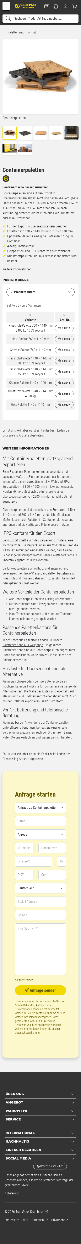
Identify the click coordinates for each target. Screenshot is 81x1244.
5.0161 (65, 393)
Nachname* (49, 848)
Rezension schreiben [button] (51, 1166)
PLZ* (21, 875)
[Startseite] (26, 6)
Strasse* (23, 861)
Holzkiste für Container (42, 686)
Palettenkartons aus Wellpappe (22, 645)
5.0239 (65, 339)
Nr (61, 861)
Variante (30, 320)
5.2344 (65, 382)
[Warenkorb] (75, 6)
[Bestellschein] (46, 6)
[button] (6, 6)
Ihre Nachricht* (28, 928)
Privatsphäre (59, 1220)
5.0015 (65, 361)
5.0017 (65, 328)
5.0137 (65, 404)
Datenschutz (40, 1220)
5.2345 (65, 350)
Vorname (24, 848)
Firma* (22, 821)
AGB (25, 1220)
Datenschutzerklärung (27, 1032)
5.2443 (65, 371)
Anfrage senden (42, 990)
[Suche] (8, 18)
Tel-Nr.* (22, 915)
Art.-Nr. (65, 320)
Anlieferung (12, 1193)
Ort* (44, 875)
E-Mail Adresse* (28, 902)
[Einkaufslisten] (56, 6)
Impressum (12, 1220)
